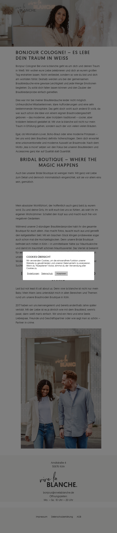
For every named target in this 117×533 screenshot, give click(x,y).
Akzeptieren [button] (61, 273)
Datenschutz (47, 273)
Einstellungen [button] (33, 273)
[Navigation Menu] (99, 7)
